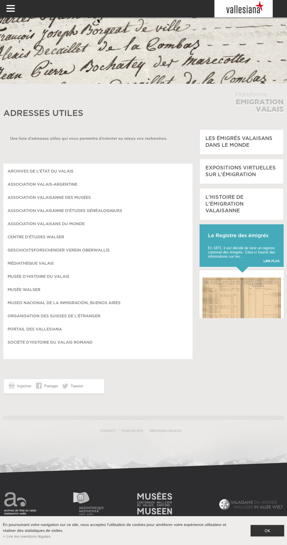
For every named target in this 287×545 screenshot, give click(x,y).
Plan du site (132, 430)
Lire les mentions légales (28, 536)
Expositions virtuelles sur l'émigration (240, 171)
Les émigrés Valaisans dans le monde (238, 142)
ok (267, 530)
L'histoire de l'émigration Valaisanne (224, 204)
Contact (107, 430)
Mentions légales (165, 430)
